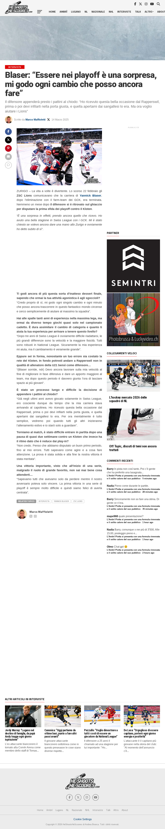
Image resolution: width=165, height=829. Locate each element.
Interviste (124, 12)
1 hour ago (147, 522)
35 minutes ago (150, 509)
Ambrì (63, 12)
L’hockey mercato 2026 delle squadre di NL (128, 399)
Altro (148, 12)
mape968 (112, 516)
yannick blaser (61, 501)
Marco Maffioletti (35, 119)
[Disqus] (59, 561)
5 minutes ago (149, 478)
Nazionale (98, 12)
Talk (138, 12)
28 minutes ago (150, 492)
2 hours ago (148, 553)
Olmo (110, 546)
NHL (111, 12)
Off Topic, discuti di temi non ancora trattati (133, 448)
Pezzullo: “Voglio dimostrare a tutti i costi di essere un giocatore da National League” (100, 733)
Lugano (76, 12)
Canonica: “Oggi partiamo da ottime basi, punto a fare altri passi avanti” (60, 733)
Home (52, 12)
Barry (110, 469)
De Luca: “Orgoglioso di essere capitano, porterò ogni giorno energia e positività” (141, 733)
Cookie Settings (82, 819)
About (125, 810)
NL (86, 12)
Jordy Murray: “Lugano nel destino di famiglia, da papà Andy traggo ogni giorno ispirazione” (20, 735)
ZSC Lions (77, 501)
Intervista (44, 501)
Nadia (110, 485)
